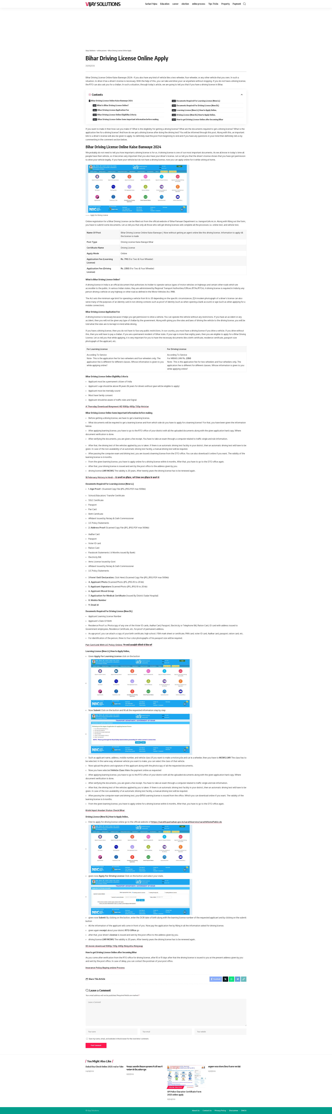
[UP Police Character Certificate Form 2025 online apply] (186, 1076)
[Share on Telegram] (237, 979)
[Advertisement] (166, 27)
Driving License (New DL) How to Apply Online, (196, 115)
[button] (244, 4)
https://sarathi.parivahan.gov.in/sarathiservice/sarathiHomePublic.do (186, 822)
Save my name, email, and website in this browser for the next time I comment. (119, 1039)
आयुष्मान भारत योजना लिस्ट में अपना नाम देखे (224, 1066)
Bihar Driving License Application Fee (113, 110)
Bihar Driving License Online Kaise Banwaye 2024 (112, 101)
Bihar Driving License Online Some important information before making (128, 119)
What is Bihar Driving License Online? (113, 105)
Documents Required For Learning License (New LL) (198, 101)
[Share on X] (225, 979)
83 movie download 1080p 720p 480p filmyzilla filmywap (114, 946)
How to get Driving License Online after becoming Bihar (200, 119)
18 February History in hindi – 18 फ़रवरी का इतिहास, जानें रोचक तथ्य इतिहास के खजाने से (122, 477)
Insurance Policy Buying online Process (105, 967)
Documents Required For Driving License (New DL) (198, 105)
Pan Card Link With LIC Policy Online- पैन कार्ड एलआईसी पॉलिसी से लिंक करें (119, 645)
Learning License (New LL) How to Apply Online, (197, 110)
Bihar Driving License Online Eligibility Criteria (116, 115)
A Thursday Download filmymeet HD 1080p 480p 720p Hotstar (117, 406)
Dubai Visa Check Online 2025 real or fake (104, 1066)
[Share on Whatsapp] (231, 979)
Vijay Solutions (103, 4)
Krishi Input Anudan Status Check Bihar (105, 810)
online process (175, 1087)
